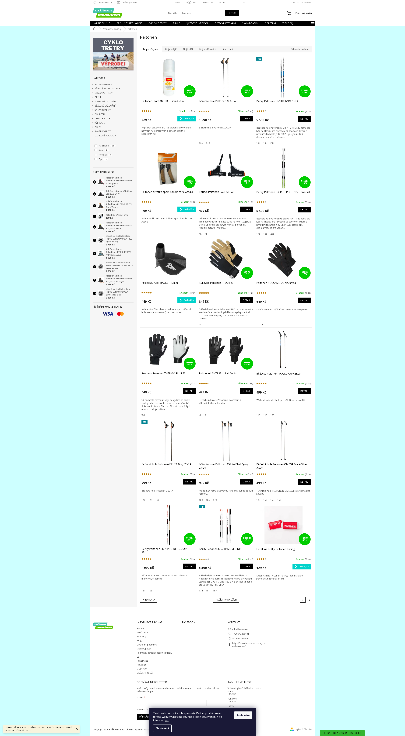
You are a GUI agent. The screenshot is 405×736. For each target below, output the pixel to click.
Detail (246, 118)
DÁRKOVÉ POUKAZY (105, 135)
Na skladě (106, 145)
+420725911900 (240, 638)
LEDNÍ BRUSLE (102, 118)
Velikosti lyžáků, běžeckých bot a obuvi (244, 690)
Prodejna (141, 664)
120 (272, 415)
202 (272, 142)
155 (272, 499)
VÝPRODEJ (100, 122)
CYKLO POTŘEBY (104, 92)
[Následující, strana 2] (303, 600)
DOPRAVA (142, 668)
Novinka (105, 154)
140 (208, 142)
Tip (103, 159)
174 (201, 590)
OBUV (98, 127)
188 (258, 142)
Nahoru (150, 599)
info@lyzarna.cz (240, 628)
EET (139, 656)
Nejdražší (188, 49)
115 (265, 415)
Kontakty (208, 2)
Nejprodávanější (207, 49)
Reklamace (142, 660)
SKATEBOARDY (103, 131)
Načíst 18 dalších (226, 599)
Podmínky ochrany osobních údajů (154, 652)
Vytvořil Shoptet (304, 729)
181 (143, 590)
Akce (103, 150)
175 (258, 233)
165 (208, 499)
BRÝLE (98, 97)
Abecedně (228, 49)
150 (265, 499)
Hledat (232, 13)
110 (258, 415)
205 (272, 233)
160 (157, 499)
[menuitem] (101, 23)
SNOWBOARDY (103, 109)
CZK (294, 2)
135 (201, 142)
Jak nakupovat (144, 648)
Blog (222, 2)
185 (265, 233)
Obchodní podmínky (147, 644)
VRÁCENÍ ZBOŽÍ (145, 672)
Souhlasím (243, 715)
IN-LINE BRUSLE (103, 84)
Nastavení (162, 728)
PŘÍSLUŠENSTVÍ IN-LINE (107, 88)
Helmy (231, 705)
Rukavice (232, 698)
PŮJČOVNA (192, 2)
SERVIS (176, 2)
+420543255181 (240, 633)
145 (150, 499)
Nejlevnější (170, 49)
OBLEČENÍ (100, 114)
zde (166, 721)
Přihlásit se (146, 716)
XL (200, 233)
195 (265, 142)
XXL (143, 415)
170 (215, 499)
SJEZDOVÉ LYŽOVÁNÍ (105, 101)
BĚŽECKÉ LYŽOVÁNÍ (105, 105)
